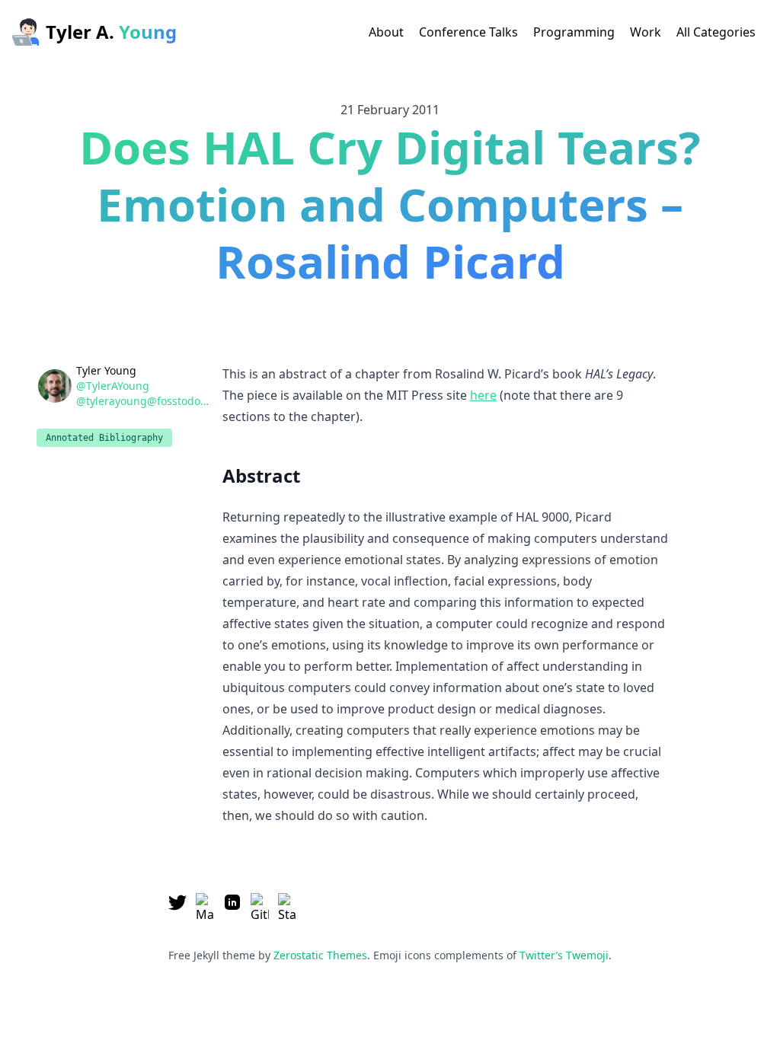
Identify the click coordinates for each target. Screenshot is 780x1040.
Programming (574, 32)
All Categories (716, 32)
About (386, 32)
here (483, 395)
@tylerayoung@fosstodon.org (144, 401)
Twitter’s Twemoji (564, 955)
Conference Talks (468, 32)
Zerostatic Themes (320, 955)
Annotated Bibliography (104, 437)
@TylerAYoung (112, 385)
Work (645, 32)
